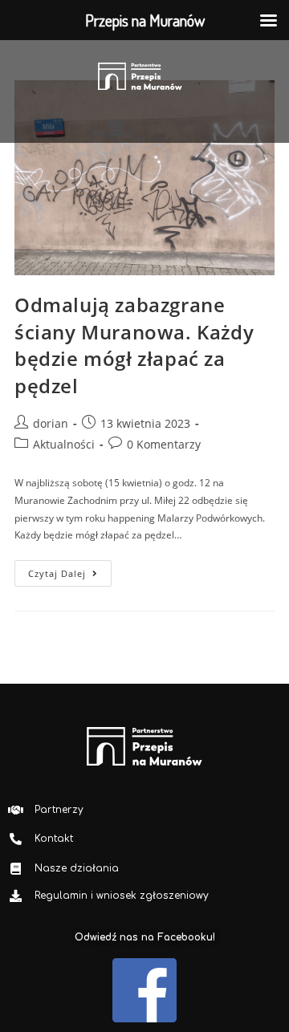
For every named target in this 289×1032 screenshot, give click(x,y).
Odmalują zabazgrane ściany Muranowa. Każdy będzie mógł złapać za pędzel (134, 345)
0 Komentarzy (164, 444)
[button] (115, 127)
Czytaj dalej (70, 569)
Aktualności (64, 444)
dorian (50, 423)
